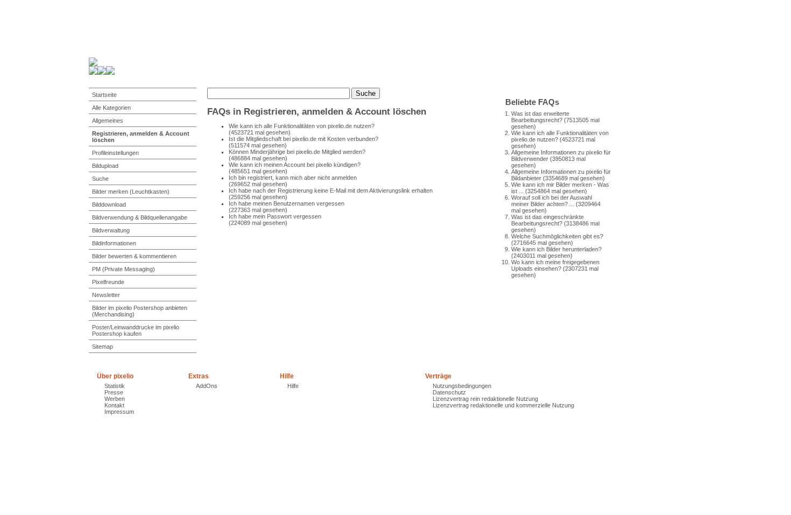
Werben (114, 399)
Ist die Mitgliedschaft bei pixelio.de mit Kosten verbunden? (303, 139)
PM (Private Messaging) (123, 269)
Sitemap (102, 346)
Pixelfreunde (108, 282)
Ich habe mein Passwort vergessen (275, 216)
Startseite (104, 94)
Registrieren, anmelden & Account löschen (140, 136)
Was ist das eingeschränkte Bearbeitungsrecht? (547, 220)
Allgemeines (107, 120)
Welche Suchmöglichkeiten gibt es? (557, 236)
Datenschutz (449, 392)
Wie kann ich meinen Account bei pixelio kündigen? (295, 164)
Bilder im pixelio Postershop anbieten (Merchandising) (139, 311)
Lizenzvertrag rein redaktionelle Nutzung (485, 399)
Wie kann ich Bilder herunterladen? (556, 249)
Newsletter (106, 295)
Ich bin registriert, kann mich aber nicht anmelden (293, 177)
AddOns (206, 386)
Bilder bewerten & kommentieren (134, 256)
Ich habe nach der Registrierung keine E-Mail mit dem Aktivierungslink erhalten (331, 190)
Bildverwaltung (111, 230)
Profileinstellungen (115, 153)
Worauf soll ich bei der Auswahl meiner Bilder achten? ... (551, 200)
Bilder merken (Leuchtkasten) (131, 191)
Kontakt (114, 405)
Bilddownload (109, 204)
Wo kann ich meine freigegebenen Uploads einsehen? (555, 265)
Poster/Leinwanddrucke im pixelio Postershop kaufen (135, 330)
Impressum (119, 411)
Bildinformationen (114, 243)
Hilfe (293, 386)
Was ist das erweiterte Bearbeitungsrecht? (540, 116)
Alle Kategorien (111, 107)
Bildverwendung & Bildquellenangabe (139, 217)
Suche (100, 178)
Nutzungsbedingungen (462, 386)
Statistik (114, 386)
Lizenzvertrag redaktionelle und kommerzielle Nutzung (503, 405)
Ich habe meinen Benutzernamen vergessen (286, 203)
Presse (113, 392)
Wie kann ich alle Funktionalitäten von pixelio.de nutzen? (302, 126)
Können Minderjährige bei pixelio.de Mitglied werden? (297, 152)
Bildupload (105, 166)
